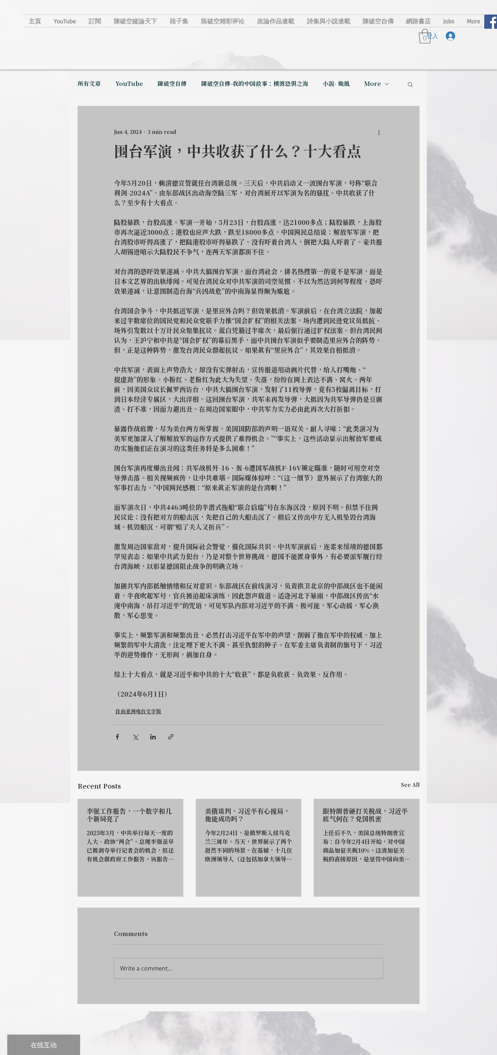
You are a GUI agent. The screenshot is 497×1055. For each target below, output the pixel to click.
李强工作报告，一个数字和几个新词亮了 (129, 815)
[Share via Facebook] (117, 736)
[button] (410, 84)
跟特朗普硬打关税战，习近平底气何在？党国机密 (365, 815)
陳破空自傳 (172, 84)
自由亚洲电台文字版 (138, 712)
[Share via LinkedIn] (153, 736)
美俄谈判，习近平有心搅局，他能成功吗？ (247, 815)
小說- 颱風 (336, 84)
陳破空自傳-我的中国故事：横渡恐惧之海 (254, 84)
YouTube (129, 84)
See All (410, 785)
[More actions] (378, 132)
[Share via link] (170, 736)
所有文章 (89, 84)
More (372, 84)
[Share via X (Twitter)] (135, 736)
